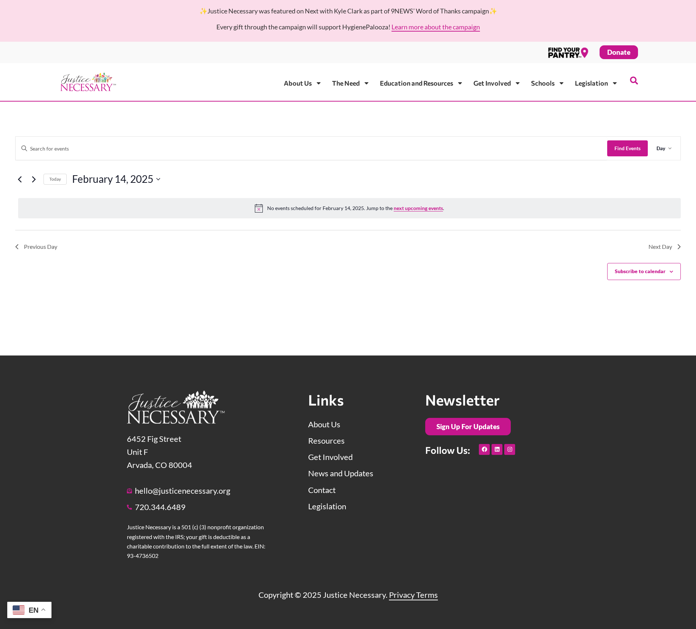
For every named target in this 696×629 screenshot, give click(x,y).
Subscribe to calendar (640, 271)
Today (55, 179)
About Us (298, 83)
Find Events (627, 148)
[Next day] (33, 179)
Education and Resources (416, 83)
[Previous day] (19, 179)
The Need (346, 83)
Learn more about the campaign (436, 27)
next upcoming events (418, 208)
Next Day (660, 246)
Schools (543, 83)
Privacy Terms (413, 595)
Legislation (591, 83)
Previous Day (40, 246)
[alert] (349, 208)
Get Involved (492, 83)
